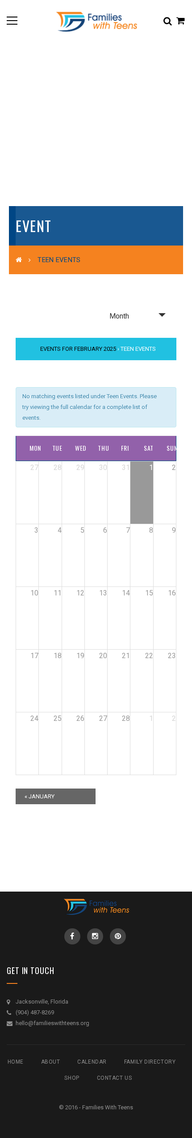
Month (119, 316)
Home (16, 1062)
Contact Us (114, 1078)
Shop (71, 1078)
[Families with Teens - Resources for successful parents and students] (96, 20)
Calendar (92, 1062)
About (50, 1062)
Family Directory (150, 1062)
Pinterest (118, 936)
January (39, 796)
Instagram (95, 936)
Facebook (72, 936)
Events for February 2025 (78, 348)
